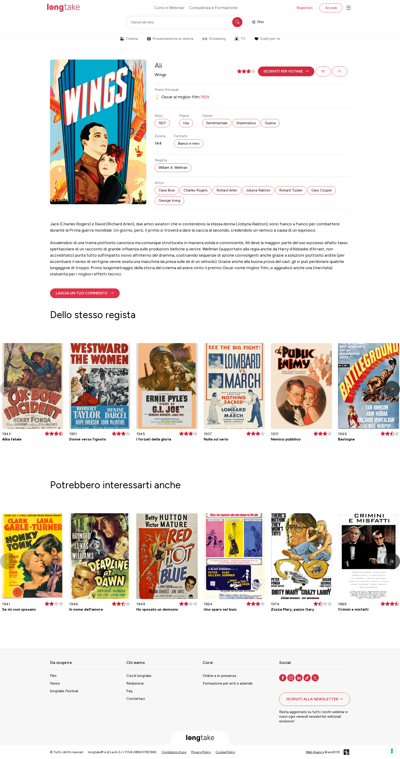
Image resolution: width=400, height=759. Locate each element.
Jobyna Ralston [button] (258, 190)
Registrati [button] (304, 8)
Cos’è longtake (138, 675)
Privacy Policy (201, 752)
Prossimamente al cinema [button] (173, 39)
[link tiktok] (307, 677)
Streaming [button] (217, 39)
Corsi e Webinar (169, 7)
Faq (129, 691)
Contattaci (135, 698)
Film (53, 675)
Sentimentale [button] (217, 123)
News (55, 683)
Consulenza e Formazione (213, 7)
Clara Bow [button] (167, 190)
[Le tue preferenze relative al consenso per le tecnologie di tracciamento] (392, 750)
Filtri (260, 22)
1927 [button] (162, 123)
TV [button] (243, 39)
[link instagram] (291, 677)
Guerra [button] (270, 123)
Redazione (135, 683)
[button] (286, 71)
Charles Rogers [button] (196, 190)
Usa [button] (186, 123)
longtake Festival (64, 691)
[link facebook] (283, 677)
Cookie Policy (225, 752)
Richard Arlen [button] (226, 190)
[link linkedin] (299, 677)
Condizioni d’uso (174, 752)
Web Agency (315, 752)
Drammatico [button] (246, 123)
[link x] (316, 677)
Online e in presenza (219, 675)
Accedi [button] (331, 8)
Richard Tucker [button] (291, 190)
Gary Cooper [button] (321, 190)
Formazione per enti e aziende (228, 683)
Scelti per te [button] (270, 39)
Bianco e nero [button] (189, 143)
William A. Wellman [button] (173, 168)
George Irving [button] (169, 200)
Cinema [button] (132, 39)
